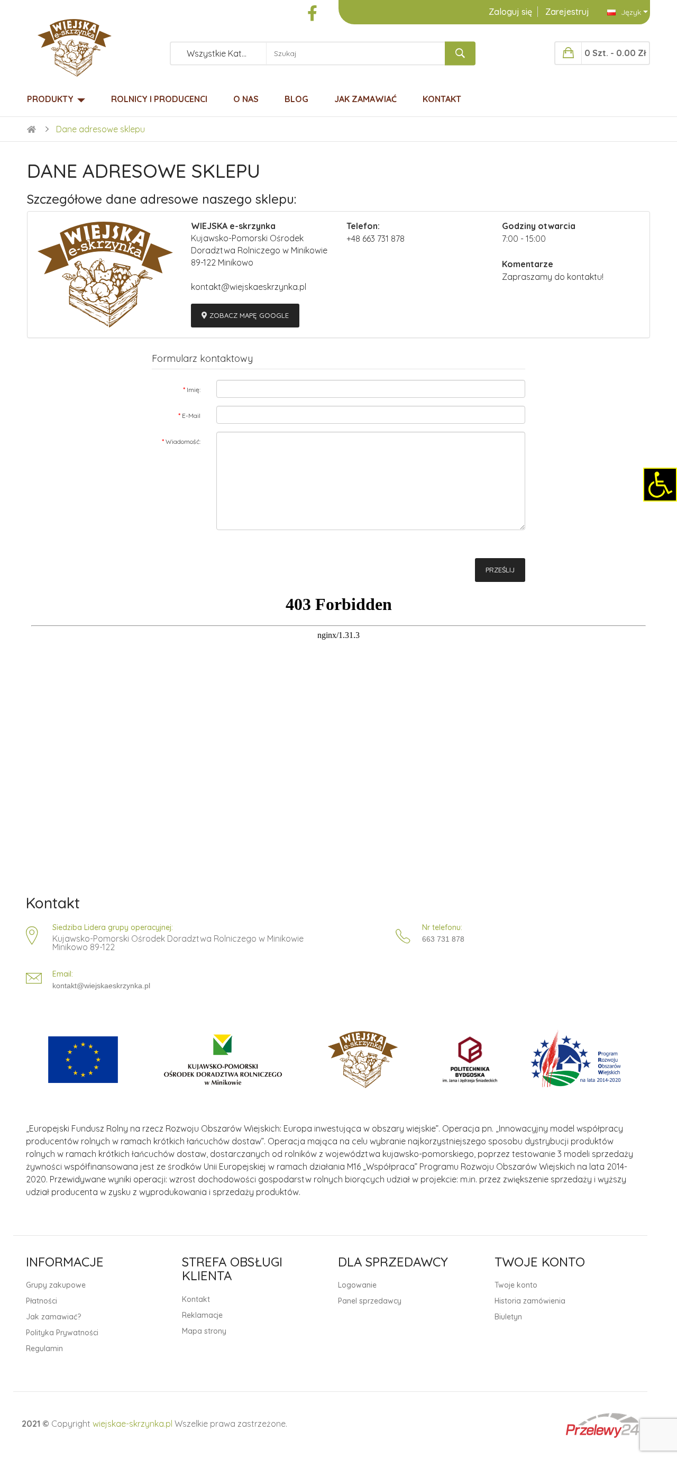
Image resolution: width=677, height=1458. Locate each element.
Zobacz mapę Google (248, 315)
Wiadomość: (183, 441)
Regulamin (44, 1348)
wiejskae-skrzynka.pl (132, 1423)
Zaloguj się (510, 11)
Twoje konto (516, 1285)
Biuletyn (508, 1317)
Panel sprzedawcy (369, 1301)
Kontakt (53, 903)
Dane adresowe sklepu (100, 129)
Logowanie (357, 1285)
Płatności (41, 1301)
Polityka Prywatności (62, 1332)
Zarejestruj (567, 11)
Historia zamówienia (530, 1301)
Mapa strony (204, 1331)
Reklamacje (202, 1315)
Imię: (193, 390)
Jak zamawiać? (53, 1317)
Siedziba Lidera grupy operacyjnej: (112, 927)
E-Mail (191, 416)
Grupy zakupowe (56, 1285)
